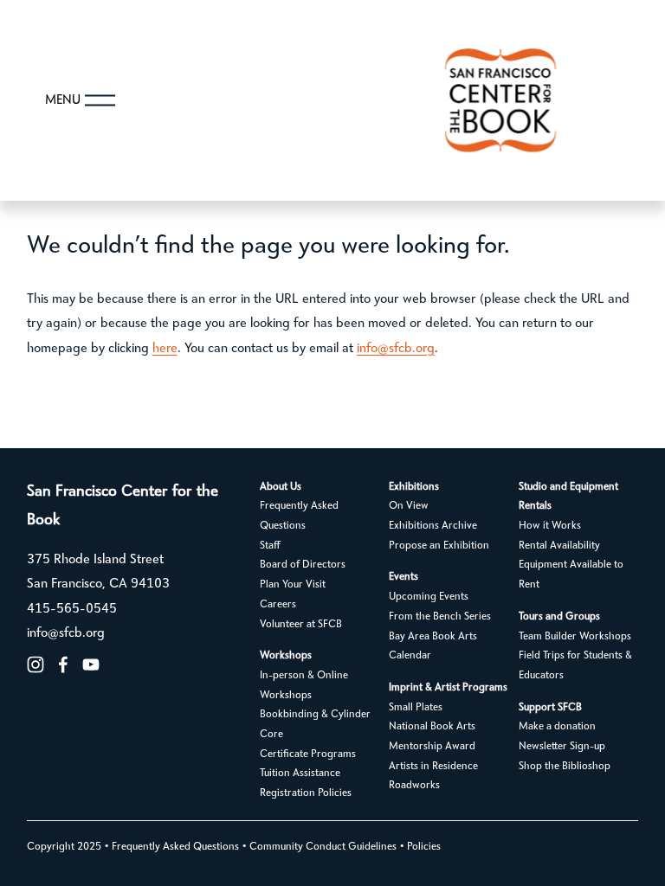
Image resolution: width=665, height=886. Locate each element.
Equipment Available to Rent (571, 575)
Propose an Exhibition (439, 546)
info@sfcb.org (396, 349)
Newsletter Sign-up (562, 747)
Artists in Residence (433, 766)
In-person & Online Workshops (304, 686)
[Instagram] (35, 664)
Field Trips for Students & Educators (575, 666)
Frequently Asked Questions (299, 516)
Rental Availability (559, 546)
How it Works (550, 526)
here (165, 349)
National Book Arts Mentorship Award (432, 737)
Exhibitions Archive (433, 526)
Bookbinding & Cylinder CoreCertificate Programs (315, 734)
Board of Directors (302, 565)
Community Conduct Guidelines (323, 847)
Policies (424, 847)
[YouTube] (91, 664)
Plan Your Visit (293, 585)
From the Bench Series (440, 617)
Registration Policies (306, 793)
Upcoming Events (428, 597)
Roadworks (414, 785)
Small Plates (415, 708)
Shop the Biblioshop (564, 766)
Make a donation (557, 727)
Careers (278, 605)
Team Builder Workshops (575, 637)
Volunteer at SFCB (301, 625)
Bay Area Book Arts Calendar (433, 647)
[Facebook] (63, 664)
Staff (270, 546)
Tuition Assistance (300, 773)
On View (409, 506)
